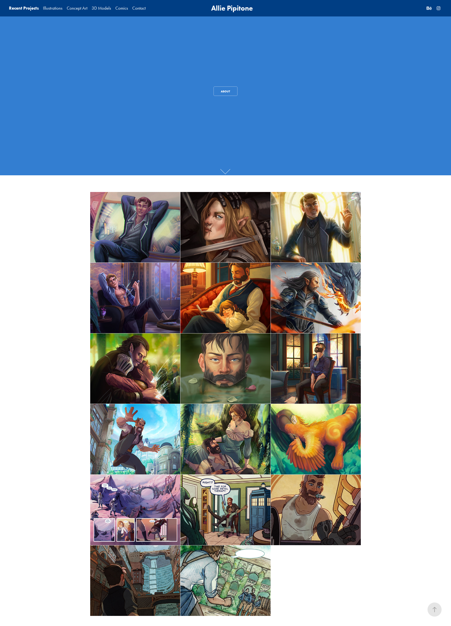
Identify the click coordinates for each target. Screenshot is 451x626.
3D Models (101, 8)
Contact (139, 8)
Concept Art (77, 8)
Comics (121, 8)
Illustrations (52, 8)
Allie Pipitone (232, 8)
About (225, 91)
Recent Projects (24, 8)
